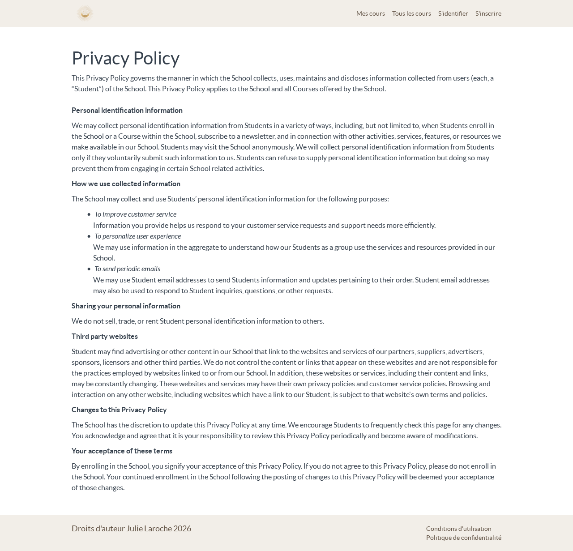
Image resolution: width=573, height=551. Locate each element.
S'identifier (453, 13)
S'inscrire (488, 13)
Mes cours (370, 13)
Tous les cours (411, 13)
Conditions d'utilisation (459, 528)
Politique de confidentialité (463, 537)
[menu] (425, 13)
